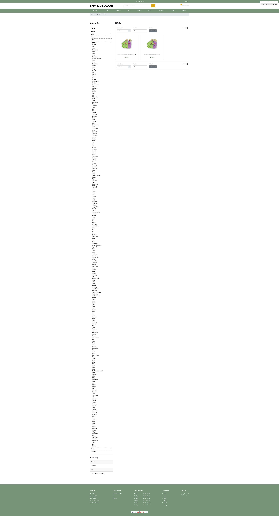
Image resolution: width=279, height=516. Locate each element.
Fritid (164, 494)
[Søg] (153, 5)
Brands (165, 503)
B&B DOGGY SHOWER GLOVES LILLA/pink (127, 55)
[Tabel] (151, 30)
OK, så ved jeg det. (267, 4)
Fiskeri (165, 498)
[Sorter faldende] (129, 30)
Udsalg (165, 505)
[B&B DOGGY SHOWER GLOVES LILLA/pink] (126, 43)
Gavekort (183, 10)
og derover (98, 473)
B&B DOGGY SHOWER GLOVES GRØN (152, 55)
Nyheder (118, 10)
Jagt (164, 496)
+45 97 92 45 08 (96, 500)
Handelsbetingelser (117, 494)
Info (114, 496)
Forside (93, 14)
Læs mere (275, 4)
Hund (164, 500)
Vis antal (135, 28)
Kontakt (186, 1)
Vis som (151, 28)
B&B (94, 465)
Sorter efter (119, 28)
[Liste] (155, 30)
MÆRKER (99, 14)
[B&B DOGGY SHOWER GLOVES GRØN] (152, 43)
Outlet (172, 10)
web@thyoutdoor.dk (94, 503)
